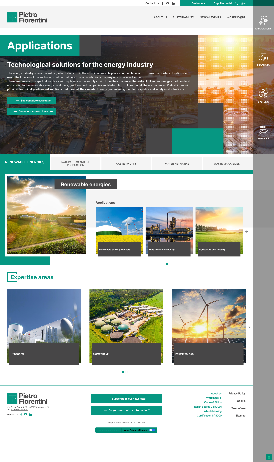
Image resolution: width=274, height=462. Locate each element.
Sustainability (183, 17)
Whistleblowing (213, 411)
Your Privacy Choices (135, 430)
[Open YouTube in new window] (167, 3)
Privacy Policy (237, 393)
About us (160, 17)
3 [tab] (130, 372)
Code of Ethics (213, 402)
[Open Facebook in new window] (162, 3)
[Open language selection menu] (243, 3)
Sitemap (240, 415)
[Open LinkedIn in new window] (173, 3)
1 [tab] (167, 264)
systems (263, 101)
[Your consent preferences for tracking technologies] (269, 457)
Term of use (238, 408)
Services (263, 138)
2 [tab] (171, 264)
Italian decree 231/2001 (208, 406)
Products (263, 65)
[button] (126, 398)
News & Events (210, 17)
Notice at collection (108, 430)
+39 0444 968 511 (19, 409)
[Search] (236, 3)
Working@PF (236, 17)
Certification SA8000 (209, 415)
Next (246, 232)
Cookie (241, 400)
